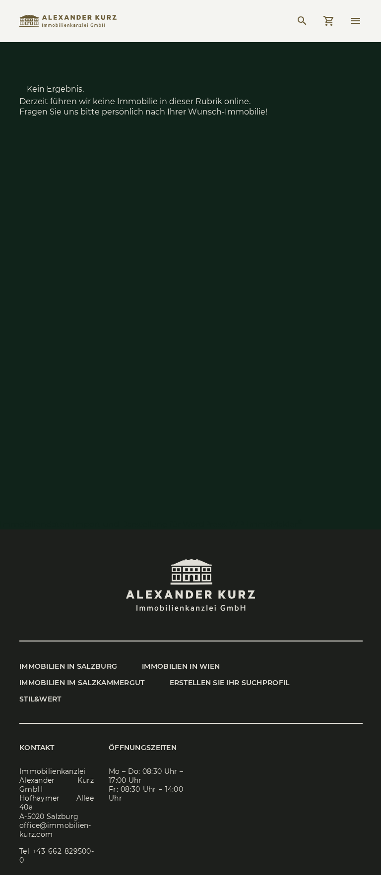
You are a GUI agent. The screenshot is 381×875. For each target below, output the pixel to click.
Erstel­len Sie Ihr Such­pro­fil (230, 682)
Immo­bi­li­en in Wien (181, 666)
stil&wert (40, 699)
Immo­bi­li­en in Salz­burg (68, 666)
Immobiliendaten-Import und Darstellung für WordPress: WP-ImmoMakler (151, 524)
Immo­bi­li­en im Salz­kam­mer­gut (82, 682)
